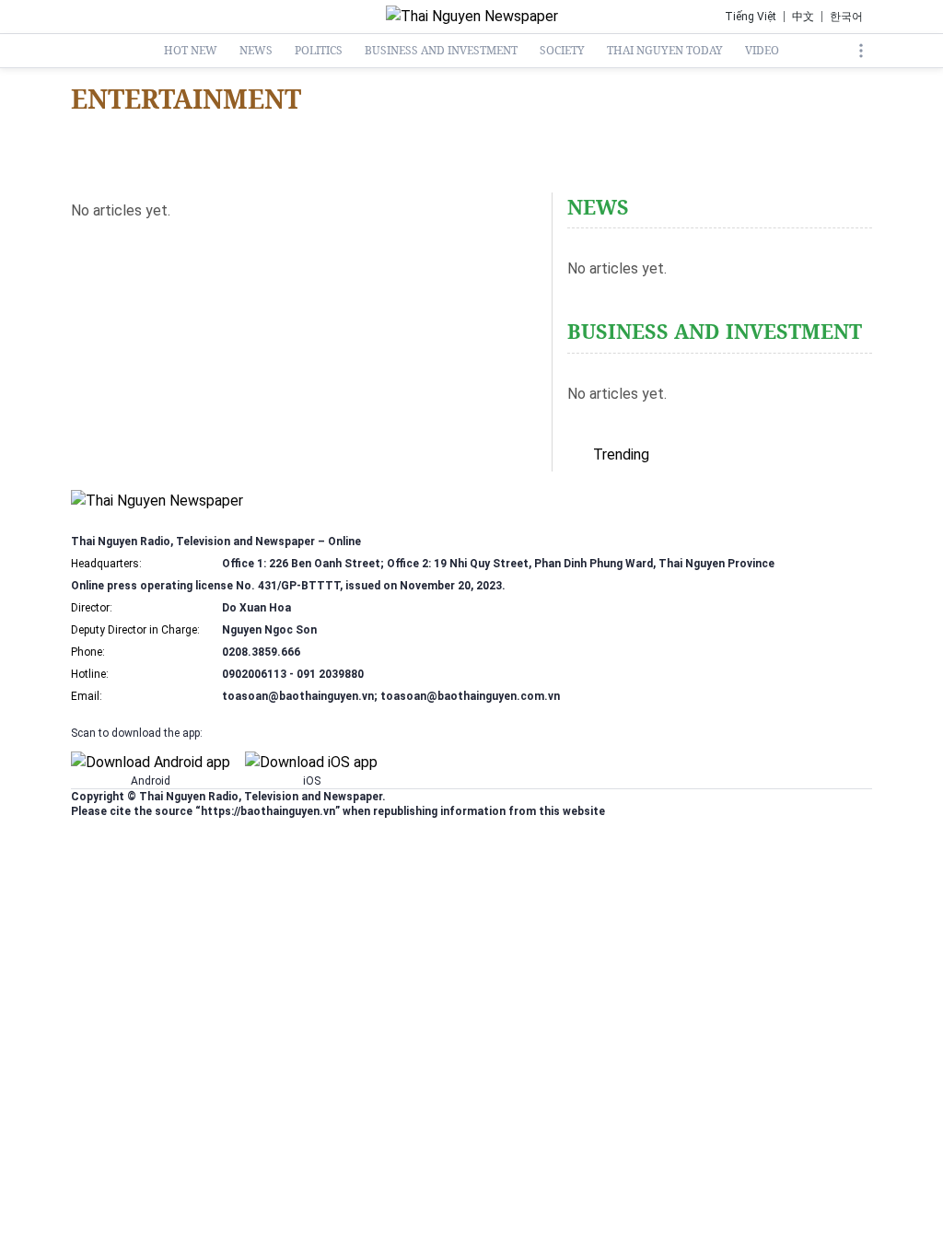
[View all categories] (861, 51)
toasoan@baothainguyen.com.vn (470, 696)
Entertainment (186, 98)
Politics (319, 50)
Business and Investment (441, 50)
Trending (621, 454)
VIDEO (762, 50)
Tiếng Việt (750, 16)
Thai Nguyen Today (665, 50)
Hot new (190, 50)
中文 (803, 16)
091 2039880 (330, 674)
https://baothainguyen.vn (268, 811)
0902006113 (254, 674)
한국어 (846, 16)
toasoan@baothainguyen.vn (298, 696)
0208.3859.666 (261, 652)
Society (562, 50)
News (256, 50)
